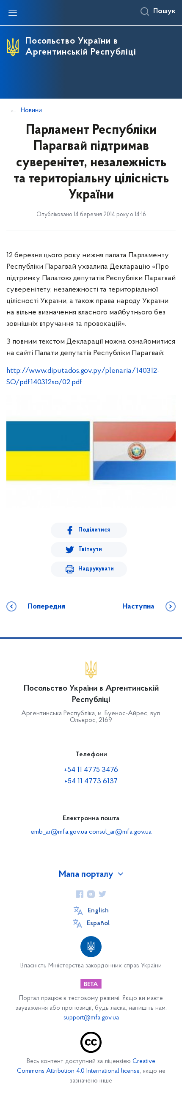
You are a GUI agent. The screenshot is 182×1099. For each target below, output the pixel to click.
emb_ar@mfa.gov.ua (58, 832)
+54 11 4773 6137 (91, 781)
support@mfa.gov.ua (91, 1018)
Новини (31, 110)
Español (98, 923)
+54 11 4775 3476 (91, 770)
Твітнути (90, 549)
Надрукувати (96, 569)
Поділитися (94, 530)
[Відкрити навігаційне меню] (12, 12)
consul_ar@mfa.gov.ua (120, 832)
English (98, 910)
